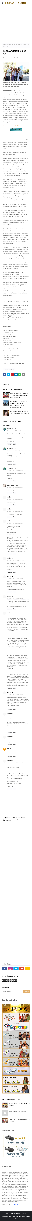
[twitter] (16, 968)
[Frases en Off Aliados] (16, 1145)
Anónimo (6, 58)
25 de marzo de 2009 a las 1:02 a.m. (15, 578)
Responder (10, 444)
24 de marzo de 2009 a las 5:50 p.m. (15, 487)
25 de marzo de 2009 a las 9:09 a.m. (15, 615)
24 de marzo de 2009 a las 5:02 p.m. (15, 470)
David (9, 749)
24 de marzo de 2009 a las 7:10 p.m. (15, 511)
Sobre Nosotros (15, 1213)
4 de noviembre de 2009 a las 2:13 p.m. (16, 762)
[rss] (27, 968)
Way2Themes (21, 1219)
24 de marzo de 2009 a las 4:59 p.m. (15, 450)
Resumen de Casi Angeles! (17, 1111)
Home (7, 1213)
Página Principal (7, 44)
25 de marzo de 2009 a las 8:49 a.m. (15, 598)
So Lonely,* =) (11, 429)
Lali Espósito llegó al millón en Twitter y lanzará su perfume (19, 412)
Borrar (14, 444)
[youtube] (21, 968)
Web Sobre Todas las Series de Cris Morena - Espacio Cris (16, 1217)
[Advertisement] (16, 25)
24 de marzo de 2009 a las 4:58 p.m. (15, 430)
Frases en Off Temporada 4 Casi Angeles (19, 1104)
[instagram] (10, 968)
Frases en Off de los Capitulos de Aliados (19, 1120)
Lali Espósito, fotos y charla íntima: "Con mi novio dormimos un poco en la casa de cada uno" (18, 404)
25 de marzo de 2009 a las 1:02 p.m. (15, 694)
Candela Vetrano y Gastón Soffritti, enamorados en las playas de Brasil (19, 395)
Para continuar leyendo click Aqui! (12, 126)
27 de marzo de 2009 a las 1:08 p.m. (15, 751)
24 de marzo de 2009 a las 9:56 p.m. (15, 523)
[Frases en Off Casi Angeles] (16, 1157)
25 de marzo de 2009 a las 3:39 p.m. (15, 716)
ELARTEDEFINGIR (12, 485)
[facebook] (4, 968)
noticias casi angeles (17, 44)
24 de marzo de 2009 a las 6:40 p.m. (15, 499)
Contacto (24, 1213)
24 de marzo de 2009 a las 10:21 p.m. (15, 560)
